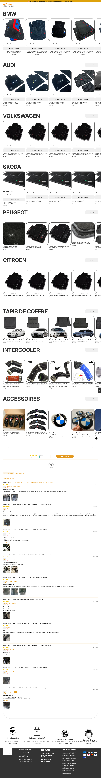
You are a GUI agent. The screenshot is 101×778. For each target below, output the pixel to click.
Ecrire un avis (65, 456)
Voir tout (92, 64)
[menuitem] (18, 5)
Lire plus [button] (5, 516)
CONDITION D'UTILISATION (26, 759)
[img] (36, 455)
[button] (29, 764)
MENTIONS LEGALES (24, 764)
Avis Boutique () (20, 473)
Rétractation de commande (8, 751)
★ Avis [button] (99, 390)
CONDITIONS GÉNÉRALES (25, 761)
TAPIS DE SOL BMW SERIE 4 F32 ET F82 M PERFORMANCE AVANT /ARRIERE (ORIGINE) (31, 482)
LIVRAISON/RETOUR (24, 752)
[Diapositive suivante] (96, 37)
